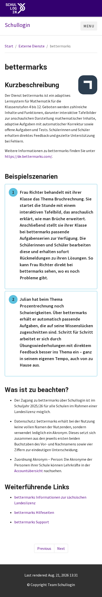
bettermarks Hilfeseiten (34, 512)
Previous (44, 548)
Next (61, 548)
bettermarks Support (31, 522)
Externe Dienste (32, 46)
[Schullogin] (16, 8)
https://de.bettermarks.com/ (28, 156)
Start (9, 46)
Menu (88, 26)
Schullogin (17, 25)
